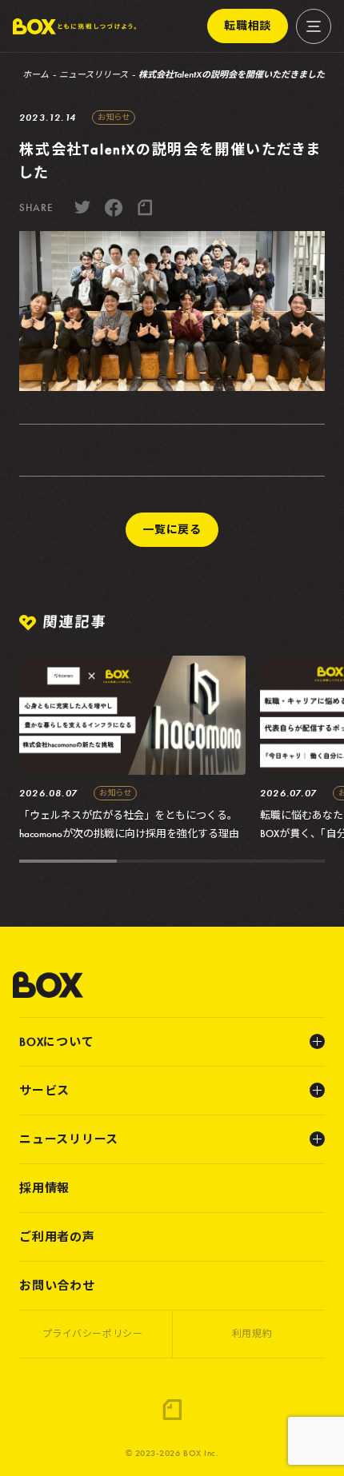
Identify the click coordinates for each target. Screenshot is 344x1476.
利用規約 (252, 1333)
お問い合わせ (57, 1286)
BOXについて (56, 1042)
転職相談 (247, 25)
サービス (44, 1091)
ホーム (35, 74)
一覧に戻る (172, 529)
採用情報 (44, 1188)
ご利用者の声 (57, 1237)
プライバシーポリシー (92, 1333)
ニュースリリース (93, 74)
